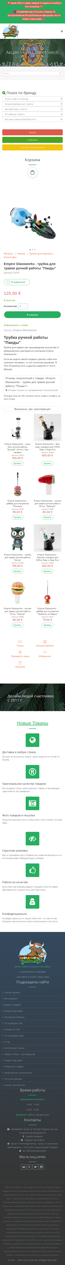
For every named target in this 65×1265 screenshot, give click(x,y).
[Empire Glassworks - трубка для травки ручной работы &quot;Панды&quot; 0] (32, 219)
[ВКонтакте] (23, 1167)
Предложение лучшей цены (18, 1072)
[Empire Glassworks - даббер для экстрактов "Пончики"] (17, 484)
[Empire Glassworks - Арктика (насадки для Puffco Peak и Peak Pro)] (47, 538)
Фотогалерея (10, 998)
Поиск (20, 645)
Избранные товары (13, 1066)
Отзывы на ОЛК (12, 1029)
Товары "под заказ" (13, 1060)
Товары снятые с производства (19, 1054)
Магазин (8, 253)
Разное (21, 253)
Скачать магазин (12, 992)
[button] (32, 172)
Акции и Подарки (12, 1004)
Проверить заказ (20, 656)
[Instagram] (41, 1167)
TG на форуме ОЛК (13, 1023)
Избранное (45, 656)
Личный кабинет (45, 645)
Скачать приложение (33, 147)
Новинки (33, 140)
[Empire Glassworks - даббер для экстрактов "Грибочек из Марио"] (47, 592)
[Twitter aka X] (35, 1167)
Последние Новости (14, 1017)
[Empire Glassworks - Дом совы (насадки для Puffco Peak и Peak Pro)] (47, 427)
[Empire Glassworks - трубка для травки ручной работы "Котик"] (17, 538)
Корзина (20, 666)
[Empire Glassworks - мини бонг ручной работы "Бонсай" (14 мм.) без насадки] (17, 427)
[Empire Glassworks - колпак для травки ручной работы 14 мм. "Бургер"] (17, 592)
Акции (32, 132)
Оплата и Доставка (13, 1011)
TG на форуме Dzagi (13, 1035)
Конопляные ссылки (14, 1048)
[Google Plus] (29, 1167)
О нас (7, 1041)
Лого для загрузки (13, 1078)
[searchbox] (32, 73)
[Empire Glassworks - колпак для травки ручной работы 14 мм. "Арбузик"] (47, 484)
